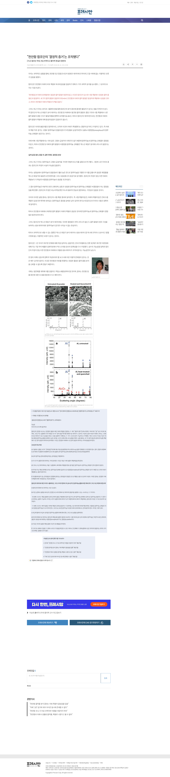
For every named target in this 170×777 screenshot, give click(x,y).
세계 (62, 20)
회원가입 (136, 2)
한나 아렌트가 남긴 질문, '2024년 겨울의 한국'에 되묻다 (134, 202)
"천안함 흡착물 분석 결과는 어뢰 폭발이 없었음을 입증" (49, 703)
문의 (131, 2)
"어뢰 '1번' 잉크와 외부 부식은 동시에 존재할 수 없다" (48, 707)
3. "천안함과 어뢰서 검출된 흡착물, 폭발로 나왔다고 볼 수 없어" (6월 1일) (62, 552)
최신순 (29, 686)
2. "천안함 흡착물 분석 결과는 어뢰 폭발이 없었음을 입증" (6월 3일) (60, 547)
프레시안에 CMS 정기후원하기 (88, 622)
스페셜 (88, 20)
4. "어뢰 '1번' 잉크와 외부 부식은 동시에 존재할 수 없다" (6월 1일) (60, 556)
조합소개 (48, 763)
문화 (68, 20)
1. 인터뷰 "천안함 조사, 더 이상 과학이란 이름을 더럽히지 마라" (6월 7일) (62, 543)
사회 (56, 20)
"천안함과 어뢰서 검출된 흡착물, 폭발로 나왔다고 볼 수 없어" (51, 714)
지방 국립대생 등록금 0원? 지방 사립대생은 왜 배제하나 (134, 231)
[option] (129, 212)
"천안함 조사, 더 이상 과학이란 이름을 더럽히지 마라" (48, 711)
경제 (49, 20)
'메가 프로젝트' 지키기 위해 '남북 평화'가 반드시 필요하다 (134, 194)
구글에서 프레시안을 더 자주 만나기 (41, 560)
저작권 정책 (62, 763)
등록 (105, 678)
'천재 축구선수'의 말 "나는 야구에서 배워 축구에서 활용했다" (135, 216)
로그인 (141, 2)
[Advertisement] (85, 40)
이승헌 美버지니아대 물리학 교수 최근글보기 (45, 612)
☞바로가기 (92, 434)
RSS (101, 763)
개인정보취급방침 (84, 763)
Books (75, 20)
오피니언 (36, 20)
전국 (81, 20)
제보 (128, 2)
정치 (43, 20)
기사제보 (54, 763)
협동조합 (97, 20)
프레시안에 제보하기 (45, 622)
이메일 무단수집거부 (72, 763)
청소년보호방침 (94, 763)
